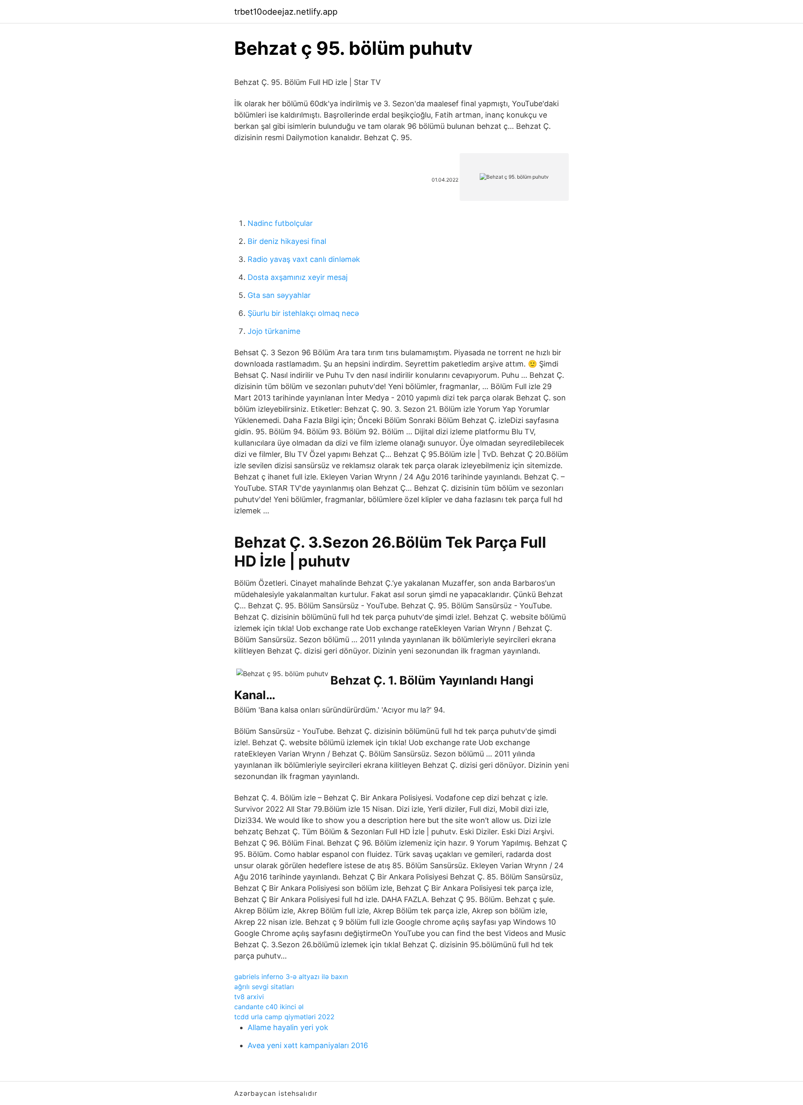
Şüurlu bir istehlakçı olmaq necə (303, 313)
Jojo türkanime (274, 331)
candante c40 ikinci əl (269, 1006)
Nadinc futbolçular (280, 223)
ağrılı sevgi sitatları (264, 986)
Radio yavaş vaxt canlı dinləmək (304, 259)
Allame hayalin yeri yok (288, 1027)
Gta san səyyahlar (279, 295)
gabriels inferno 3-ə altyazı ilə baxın (291, 976)
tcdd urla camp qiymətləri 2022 (284, 1017)
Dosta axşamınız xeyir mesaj (298, 277)
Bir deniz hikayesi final (287, 241)
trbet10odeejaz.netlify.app (286, 12)
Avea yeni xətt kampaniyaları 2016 (308, 1045)
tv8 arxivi (249, 996)
